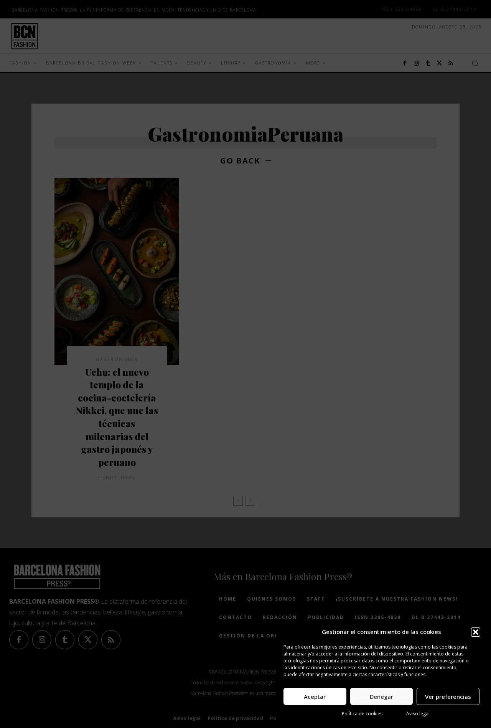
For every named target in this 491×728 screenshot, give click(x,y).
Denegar (381, 696)
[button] (475, 632)
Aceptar (315, 696)
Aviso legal (418, 713)
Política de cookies (362, 713)
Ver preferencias (448, 696)
